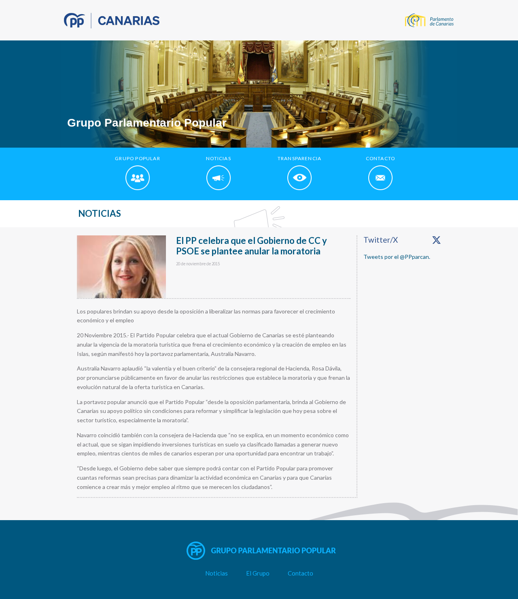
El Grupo (258, 573)
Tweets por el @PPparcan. (396, 256)
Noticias (216, 573)
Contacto (300, 573)
